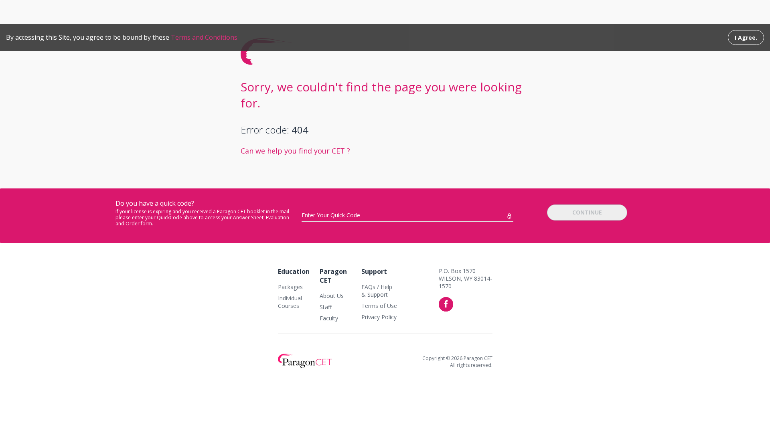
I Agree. (746, 37)
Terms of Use (379, 306)
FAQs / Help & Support (376, 290)
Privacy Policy (379, 317)
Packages (290, 287)
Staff (326, 307)
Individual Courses (290, 302)
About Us (332, 295)
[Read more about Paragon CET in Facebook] (446, 304)
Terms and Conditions (204, 37)
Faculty (329, 318)
